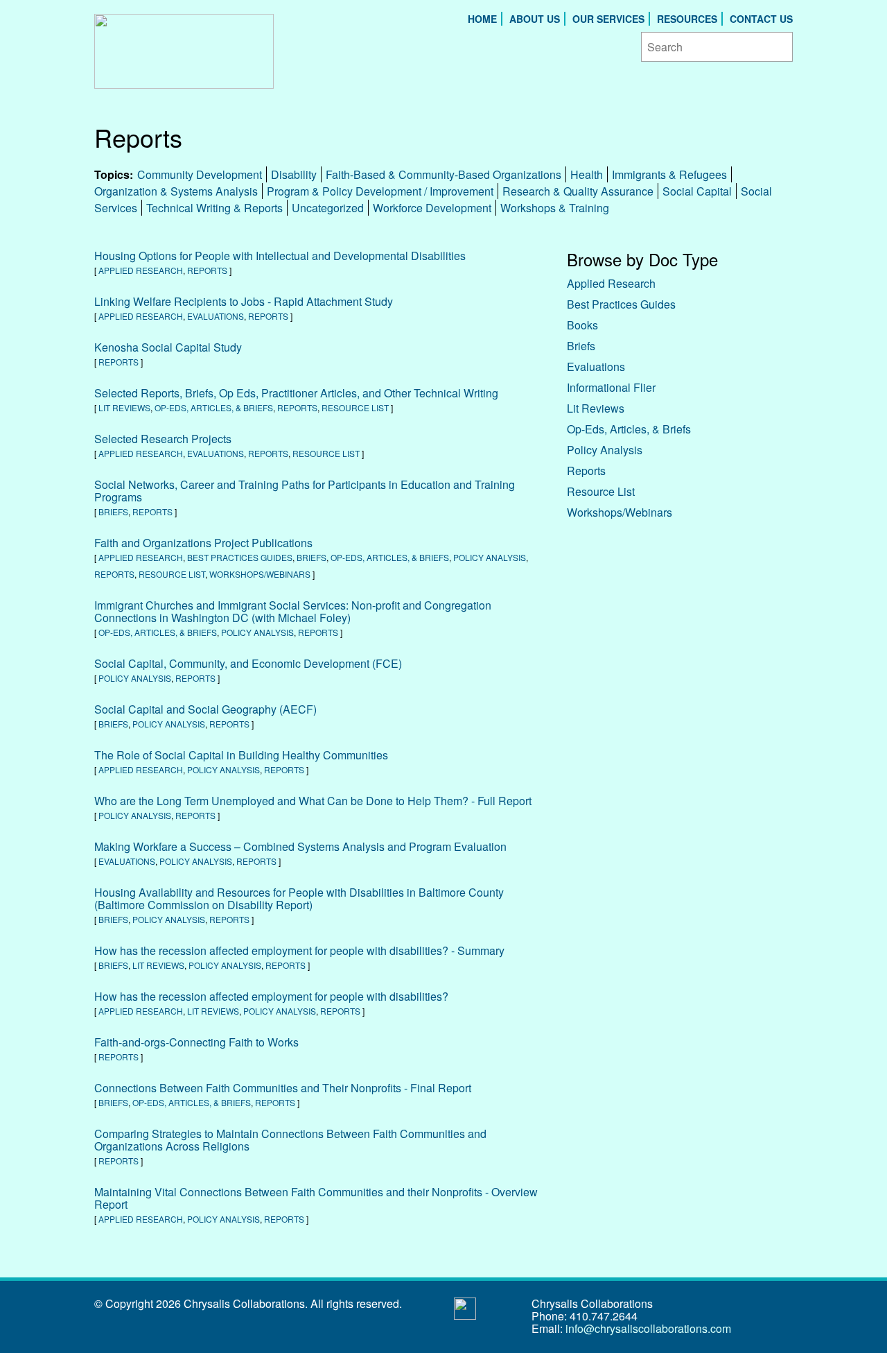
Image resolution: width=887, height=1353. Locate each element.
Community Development (199, 174)
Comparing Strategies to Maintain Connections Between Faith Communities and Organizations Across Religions (290, 1140)
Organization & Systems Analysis (176, 191)
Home (482, 19)
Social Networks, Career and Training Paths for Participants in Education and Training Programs (304, 490)
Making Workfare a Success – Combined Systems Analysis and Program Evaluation (300, 846)
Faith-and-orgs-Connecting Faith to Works (196, 1042)
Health (586, 174)
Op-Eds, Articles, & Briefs (214, 407)
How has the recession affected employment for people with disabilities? (271, 996)
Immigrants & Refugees (669, 174)
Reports (207, 270)
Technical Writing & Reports (214, 208)
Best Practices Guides (239, 557)
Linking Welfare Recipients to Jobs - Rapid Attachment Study (243, 301)
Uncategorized (328, 208)
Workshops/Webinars (259, 574)
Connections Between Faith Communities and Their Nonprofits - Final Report (282, 1088)
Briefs (113, 511)
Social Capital (697, 191)
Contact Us (761, 19)
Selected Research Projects (162, 439)
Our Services (608, 19)
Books (582, 325)
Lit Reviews (124, 407)
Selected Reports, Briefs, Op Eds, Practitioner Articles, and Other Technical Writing (296, 393)
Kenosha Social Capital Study (168, 347)
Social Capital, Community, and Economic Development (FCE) (248, 663)
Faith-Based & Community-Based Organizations (443, 174)
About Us (534, 19)
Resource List (355, 407)
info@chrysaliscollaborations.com (648, 1328)
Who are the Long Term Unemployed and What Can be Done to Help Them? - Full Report (313, 801)
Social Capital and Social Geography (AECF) (205, 709)
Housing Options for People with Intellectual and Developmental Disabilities (280, 256)
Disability (294, 174)
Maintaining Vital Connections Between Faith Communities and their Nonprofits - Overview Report (316, 1198)
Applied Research (140, 270)
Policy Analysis (489, 557)
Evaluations (215, 316)
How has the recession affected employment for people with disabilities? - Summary (299, 950)
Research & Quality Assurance (577, 191)
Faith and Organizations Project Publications (203, 543)
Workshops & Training (554, 208)
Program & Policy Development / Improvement (380, 191)
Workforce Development (432, 208)
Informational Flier (611, 387)
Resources (687, 19)
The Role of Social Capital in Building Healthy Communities (241, 755)
